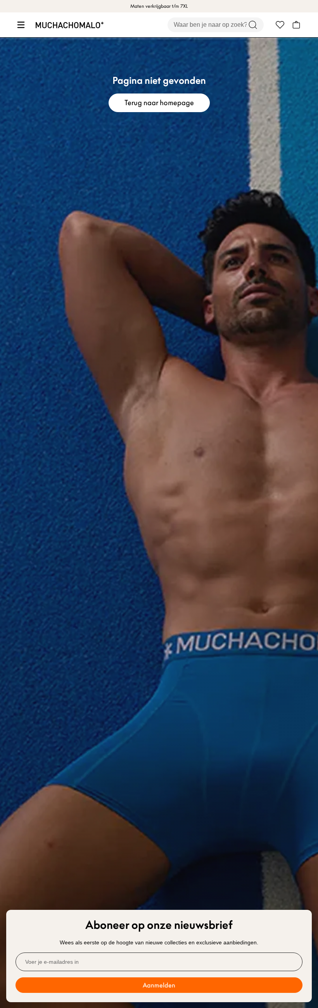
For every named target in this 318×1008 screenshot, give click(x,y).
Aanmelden (159, 985)
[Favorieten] (280, 24)
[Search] (253, 24)
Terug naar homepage (159, 102)
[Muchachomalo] (70, 25)
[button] (20, 24)
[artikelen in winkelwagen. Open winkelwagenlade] (296, 24)
